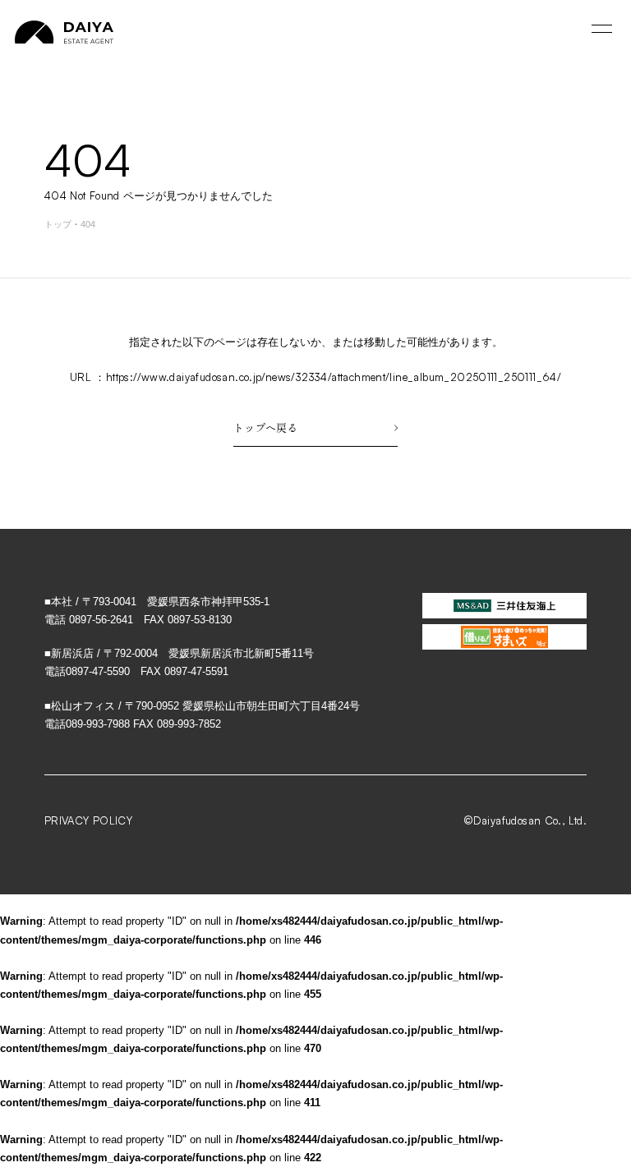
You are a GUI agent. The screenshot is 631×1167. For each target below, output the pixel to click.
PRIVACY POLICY (88, 820)
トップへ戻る (265, 427)
